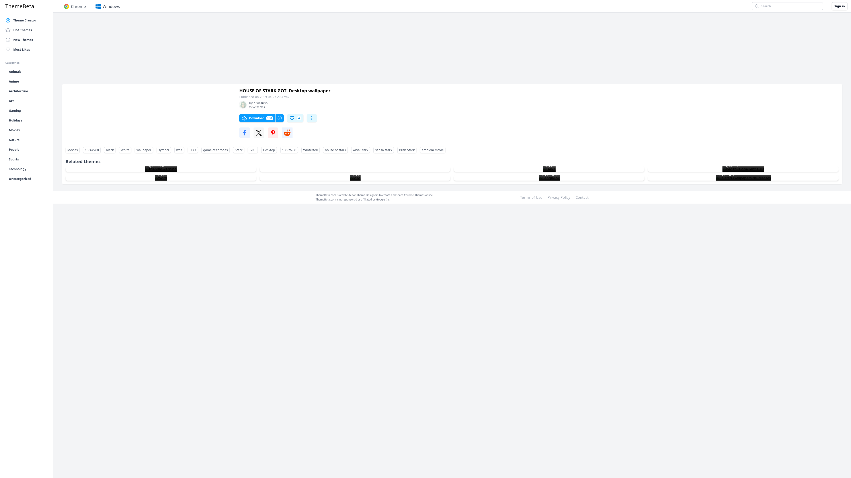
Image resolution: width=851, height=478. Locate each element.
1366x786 (289, 150)
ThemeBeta (19, 6)
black (110, 150)
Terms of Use (531, 197)
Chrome (78, 6)
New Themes (23, 40)
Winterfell (310, 150)
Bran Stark (407, 150)
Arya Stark (360, 150)
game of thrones (215, 150)
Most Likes (21, 49)
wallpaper (144, 150)
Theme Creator (24, 20)
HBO (192, 150)
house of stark (335, 150)
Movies (72, 150)
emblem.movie (433, 150)
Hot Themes (22, 30)
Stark (238, 150)
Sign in (839, 6)
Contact (582, 197)
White (125, 150)
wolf (179, 150)
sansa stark (383, 150)
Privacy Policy (559, 197)
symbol (163, 150)
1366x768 (92, 150)
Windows (111, 6)
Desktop (269, 150)
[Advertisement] (195, 50)
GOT (253, 150)
